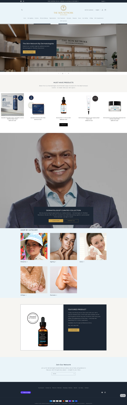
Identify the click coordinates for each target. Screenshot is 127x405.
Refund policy (57, 403)
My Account (41, 387)
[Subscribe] (73, 373)
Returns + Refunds (57, 387)
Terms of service (72, 403)
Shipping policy (89, 403)
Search (75, 387)
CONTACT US (71, 220)
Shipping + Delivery (67, 387)
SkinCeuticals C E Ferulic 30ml (63, 117)
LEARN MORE (56, 220)
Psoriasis (53, 295)
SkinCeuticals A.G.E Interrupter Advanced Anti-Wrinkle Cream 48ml (114, 118)
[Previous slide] (58, 73)
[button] (22, 9)
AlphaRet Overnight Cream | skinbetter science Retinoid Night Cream (12, 118)
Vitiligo (23, 295)
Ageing (52, 262)
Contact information (80, 403)
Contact (87, 387)
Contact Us (48, 387)
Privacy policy (64, 403)
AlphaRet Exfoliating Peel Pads (37, 117)
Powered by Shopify (50, 403)
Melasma (23, 262)
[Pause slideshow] (68, 73)
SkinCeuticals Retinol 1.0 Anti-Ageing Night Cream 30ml (89, 118)
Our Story (81, 387)
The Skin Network (41, 403)
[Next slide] (65, 73)
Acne (81, 262)
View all (63, 124)
